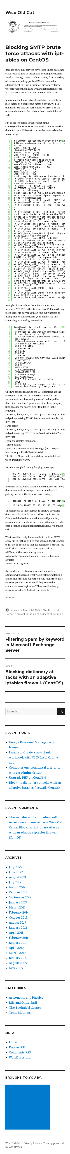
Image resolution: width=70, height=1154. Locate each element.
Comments (20, 1052)
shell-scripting (55, 613)
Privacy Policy (32, 1143)
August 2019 (17, 877)
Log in (13, 1042)
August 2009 (18, 963)
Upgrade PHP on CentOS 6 (27, 777)
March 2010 (17, 953)
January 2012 (18, 927)
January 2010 (18, 958)
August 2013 (17, 922)
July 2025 (15, 867)
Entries (17, 1047)
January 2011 (18, 942)
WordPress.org (20, 1057)
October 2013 (18, 917)
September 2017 (20, 897)
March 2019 (17, 887)
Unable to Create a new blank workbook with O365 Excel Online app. (33, 757)
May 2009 (16, 968)
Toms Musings (20, 1012)
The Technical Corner (25, 1007)
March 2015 (17, 907)
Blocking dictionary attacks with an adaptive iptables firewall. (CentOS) (34, 832)
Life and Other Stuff (23, 1002)
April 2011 (16, 932)
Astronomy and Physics (26, 997)
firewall (21, 613)
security (41, 613)
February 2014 (19, 912)
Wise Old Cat (19, 12)
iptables (31, 613)
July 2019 (15, 882)
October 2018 (18, 892)
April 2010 (16, 947)
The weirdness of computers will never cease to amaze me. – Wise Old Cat (35, 822)
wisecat (15, 610)
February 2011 (18, 937)
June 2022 (16, 872)
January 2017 (18, 902)
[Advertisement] (28, 1107)
